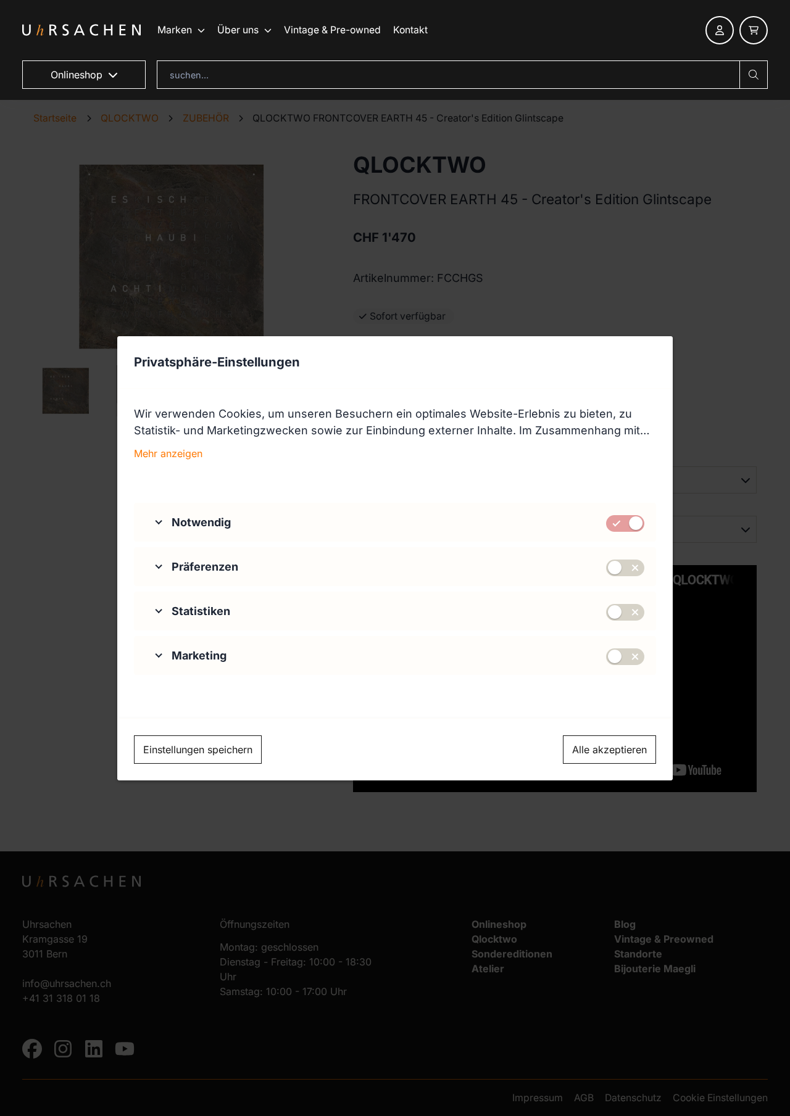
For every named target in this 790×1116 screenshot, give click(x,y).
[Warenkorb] (753, 30)
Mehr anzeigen (168, 453)
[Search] (753, 74)
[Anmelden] (719, 30)
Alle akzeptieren (609, 749)
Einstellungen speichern (197, 749)
